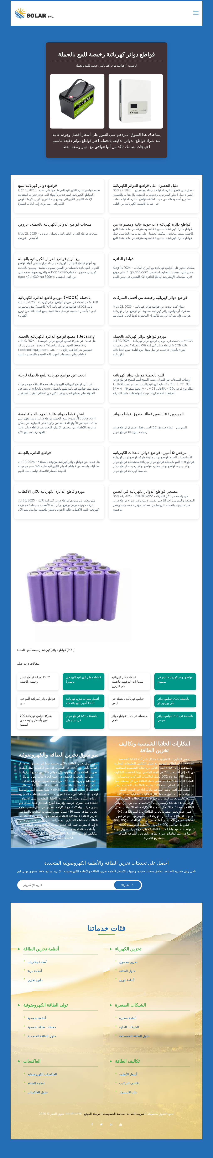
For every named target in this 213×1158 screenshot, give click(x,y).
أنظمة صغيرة (127, 1018)
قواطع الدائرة (123, 258)
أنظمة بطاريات (37, 962)
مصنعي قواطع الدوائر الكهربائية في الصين (145, 491)
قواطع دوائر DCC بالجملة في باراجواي (81, 718)
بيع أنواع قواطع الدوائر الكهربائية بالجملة (49, 258)
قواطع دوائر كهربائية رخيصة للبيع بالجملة (100, 65)
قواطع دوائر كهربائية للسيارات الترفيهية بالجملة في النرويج (127, 681)
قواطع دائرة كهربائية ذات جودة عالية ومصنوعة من (152, 224)
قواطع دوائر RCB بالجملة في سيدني (175, 718)
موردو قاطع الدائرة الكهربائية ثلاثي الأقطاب (51, 491)
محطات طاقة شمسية (41, 1027)
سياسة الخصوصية (114, 1114)
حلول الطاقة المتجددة (41, 1036)
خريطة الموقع (92, 1114)
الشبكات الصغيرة (130, 1005)
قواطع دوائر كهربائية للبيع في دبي (37, 701)
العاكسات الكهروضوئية (42, 1074)
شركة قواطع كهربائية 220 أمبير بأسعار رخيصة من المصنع (36, 720)
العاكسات (32, 1061)
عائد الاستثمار (128, 1092)
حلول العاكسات (37, 1092)
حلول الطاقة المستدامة (134, 1036)
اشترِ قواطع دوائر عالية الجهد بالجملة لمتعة (51, 414)
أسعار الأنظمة (128, 1074)
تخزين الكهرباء (128, 949)
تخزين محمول (128, 962)
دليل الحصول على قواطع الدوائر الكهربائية (145, 185)
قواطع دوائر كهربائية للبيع (37, 185)
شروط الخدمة (136, 1114)
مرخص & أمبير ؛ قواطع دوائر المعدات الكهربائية (150, 452)
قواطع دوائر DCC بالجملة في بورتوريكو (173, 701)
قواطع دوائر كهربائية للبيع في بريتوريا (83, 679)
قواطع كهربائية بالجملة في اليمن (128, 701)
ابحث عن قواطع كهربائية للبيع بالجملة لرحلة (52, 375)
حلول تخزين (35, 980)
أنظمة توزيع (126, 980)
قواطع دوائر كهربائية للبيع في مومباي (175, 679)
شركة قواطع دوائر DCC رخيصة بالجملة (35, 679)
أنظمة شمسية (36, 1018)
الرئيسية (132, 65)
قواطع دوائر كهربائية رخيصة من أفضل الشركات (150, 297)
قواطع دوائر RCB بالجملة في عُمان (129, 718)
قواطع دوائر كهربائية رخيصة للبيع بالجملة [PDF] (45, 650)
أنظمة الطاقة (36, 1083)
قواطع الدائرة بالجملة (34, 452)
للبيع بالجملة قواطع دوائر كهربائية (138, 375)
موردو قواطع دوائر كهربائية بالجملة (140, 336)
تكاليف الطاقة (127, 1061)
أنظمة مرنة (34, 971)
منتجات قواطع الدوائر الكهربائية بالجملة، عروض (55, 224)
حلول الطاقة (127, 971)
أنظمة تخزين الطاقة (41, 949)
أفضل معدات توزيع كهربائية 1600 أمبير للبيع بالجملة (82, 701)
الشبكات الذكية (129, 1027)
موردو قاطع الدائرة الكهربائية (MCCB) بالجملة (54, 297)
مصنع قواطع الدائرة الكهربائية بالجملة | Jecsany (56, 336)
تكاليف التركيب (129, 1083)
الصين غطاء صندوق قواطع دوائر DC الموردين (148, 414)
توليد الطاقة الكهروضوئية (45, 1005)
